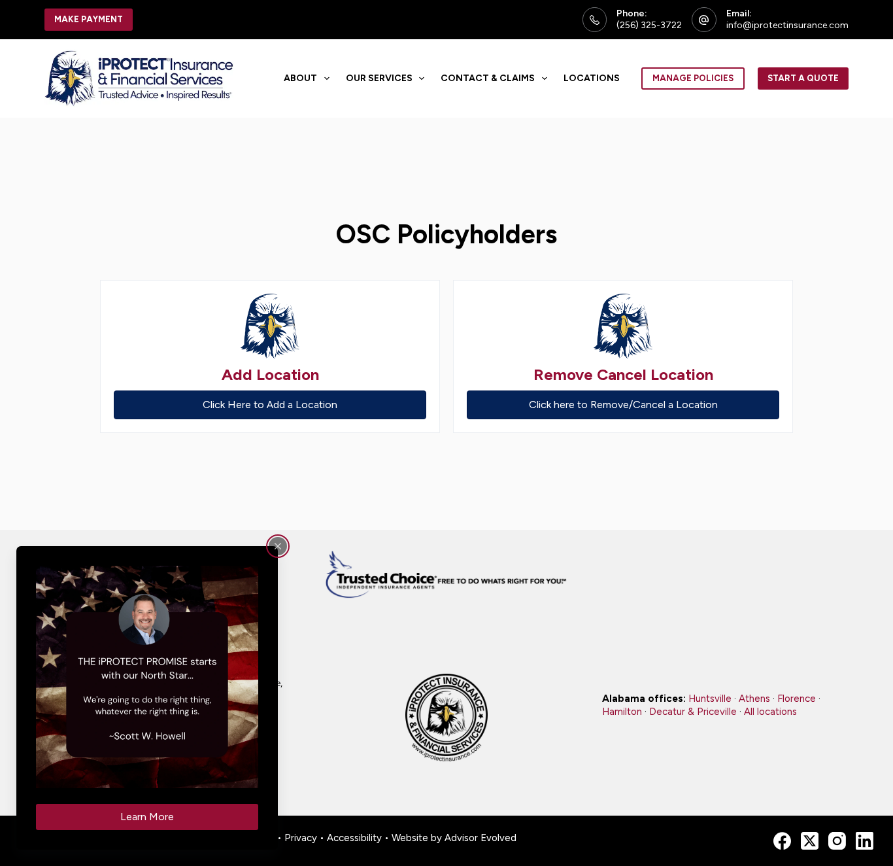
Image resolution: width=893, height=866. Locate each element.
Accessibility (354, 838)
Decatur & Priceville (693, 712)
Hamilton (622, 712)
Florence (796, 698)
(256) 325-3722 (649, 25)
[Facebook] (782, 841)
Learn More (147, 816)
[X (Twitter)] (809, 841)
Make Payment (88, 19)
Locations (592, 78)
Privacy (300, 838)
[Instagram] (837, 841)
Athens (754, 698)
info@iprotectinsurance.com (787, 25)
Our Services (379, 78)
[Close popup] (278, 546)
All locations (770, 712)
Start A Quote (803, 78)
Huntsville (710, 698)
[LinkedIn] (864, 841)
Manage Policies (692, 78)
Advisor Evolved (480, 838)
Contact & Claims (488, 78)
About (300, 78)
